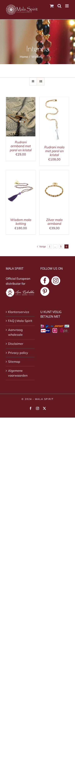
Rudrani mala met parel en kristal (54, 151)
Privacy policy (18, 353)
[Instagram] (55, 280)
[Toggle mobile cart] (52, 6)
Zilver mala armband (54, 222)
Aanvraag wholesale (15, 332)
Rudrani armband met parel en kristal (21, 146)
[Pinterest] (44, 291)
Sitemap (14, 361)
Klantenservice (18, 312)
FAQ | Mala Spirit (20, 321)
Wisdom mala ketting (20, 222)
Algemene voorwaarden (18, 373)
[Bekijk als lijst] (40, 81)
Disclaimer (15, 344)
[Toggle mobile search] (59, 6)
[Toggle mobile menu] (67, 6)
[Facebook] (44, 280)
